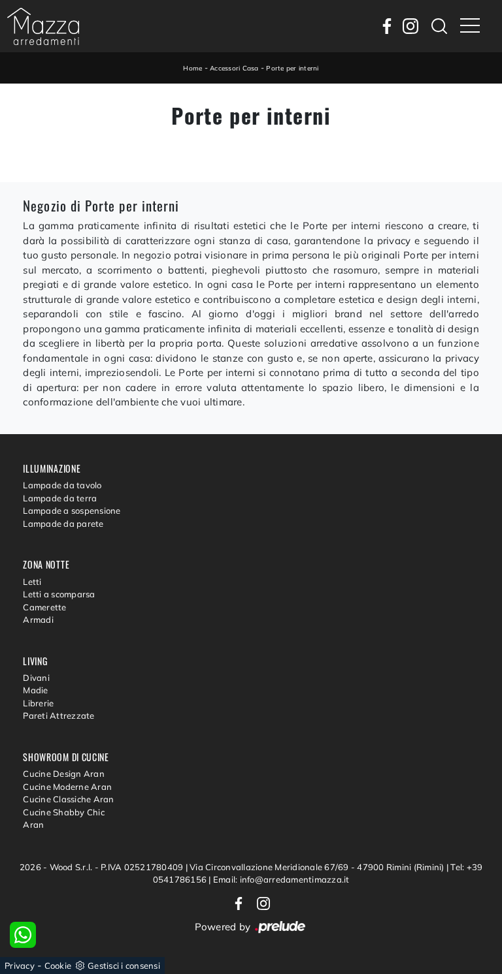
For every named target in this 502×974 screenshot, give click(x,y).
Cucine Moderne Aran (67, 786)
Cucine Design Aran (64, 773)
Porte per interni (292, 68)
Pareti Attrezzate (58, 715)
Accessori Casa (234, 68)
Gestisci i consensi (124, 965)
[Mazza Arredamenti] (43, 26)
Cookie (58, 965)
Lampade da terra (60, 498)
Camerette (44, 607)
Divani (36, 677)
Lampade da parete (63, 523)
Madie (35, 690)
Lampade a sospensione (71, 510)
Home (192, 68)
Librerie (38, 703)
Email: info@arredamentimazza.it (281, 879)
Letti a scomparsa (59, 594)
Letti (32, 581)
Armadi (38, 619)
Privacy (20, 965)
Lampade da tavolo (62, 485)
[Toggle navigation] (470, 26)
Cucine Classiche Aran (68, 799)
